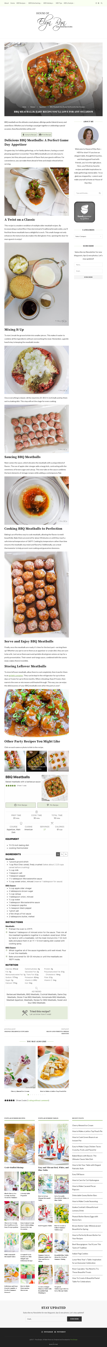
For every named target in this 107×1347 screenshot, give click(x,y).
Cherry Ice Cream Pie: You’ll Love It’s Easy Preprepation (11, 1225)
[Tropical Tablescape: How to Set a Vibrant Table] (61, 1274)
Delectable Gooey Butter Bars (84, 1195)
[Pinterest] (98, 3)
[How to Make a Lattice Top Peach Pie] (53, 1067)
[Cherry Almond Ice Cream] (20, 1067)
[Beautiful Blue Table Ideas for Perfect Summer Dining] (61, 1243)
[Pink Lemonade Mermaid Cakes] (11, 1242)
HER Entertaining (34, 3)
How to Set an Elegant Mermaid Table (44, 1198)
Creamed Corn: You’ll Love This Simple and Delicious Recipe (26, 1258)
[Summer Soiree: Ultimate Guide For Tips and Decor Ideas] (45, 1243)
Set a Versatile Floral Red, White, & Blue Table (61, 1198)
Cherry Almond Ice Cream (20, 1091)
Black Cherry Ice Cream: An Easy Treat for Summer (10, 1196)
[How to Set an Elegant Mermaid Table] (45, 1184)
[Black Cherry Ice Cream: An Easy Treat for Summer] (11, 1181)
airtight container (16, 675)
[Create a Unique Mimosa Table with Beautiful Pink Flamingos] (45, 1274)
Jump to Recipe (30, 135)
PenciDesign (73, 1339)
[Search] (102, 3)
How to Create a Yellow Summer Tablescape (60, 1228)
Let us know (35, 1014)
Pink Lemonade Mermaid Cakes (9, 1256)
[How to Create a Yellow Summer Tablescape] (61, 1213)
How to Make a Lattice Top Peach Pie (53, 1091)
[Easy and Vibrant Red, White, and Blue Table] (53, 1144)
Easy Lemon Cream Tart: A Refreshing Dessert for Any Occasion (27, 1226)
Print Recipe (46, 135)
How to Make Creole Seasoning (85, 1201)
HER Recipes (20, 3)
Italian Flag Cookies (80, 1253)
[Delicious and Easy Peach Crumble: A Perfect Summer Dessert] (11, 1274)
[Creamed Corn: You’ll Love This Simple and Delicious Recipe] (27, 1242)
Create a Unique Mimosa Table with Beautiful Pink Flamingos (44, 1290)
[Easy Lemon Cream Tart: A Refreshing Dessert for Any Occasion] (27, 1210)
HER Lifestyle (68, 3)
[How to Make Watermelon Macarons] (27, 1274)
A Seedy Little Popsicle (25, 1195)
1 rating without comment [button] (37, 1100)
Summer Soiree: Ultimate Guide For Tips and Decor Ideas (44, 1258)
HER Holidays (48, 3)
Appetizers (42, 107)
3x (66, 854)
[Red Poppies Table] (45, 1213)
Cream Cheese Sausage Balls (58, 769)
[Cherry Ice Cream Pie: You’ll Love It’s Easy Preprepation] (11, 1210)
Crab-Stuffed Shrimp (14, 1167)
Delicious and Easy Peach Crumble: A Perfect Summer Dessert (11, 1289)
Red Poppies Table (45, 1226)
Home (12, 3)
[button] (7, 785)
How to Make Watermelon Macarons (25, 1288)
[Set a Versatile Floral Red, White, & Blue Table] (61, 1184)
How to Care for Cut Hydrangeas (85, 1180)
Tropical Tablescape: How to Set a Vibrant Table (61, 1289)
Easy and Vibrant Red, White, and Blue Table (53, 1168)
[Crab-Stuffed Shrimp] (19, 1144)
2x (62, 854)
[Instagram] (96, 3)
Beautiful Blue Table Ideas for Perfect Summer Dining (61, 1257)
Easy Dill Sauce (78, 1174)
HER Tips (59, 3)
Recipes (33, 107)
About (6, 3)
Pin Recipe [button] (54, 805)
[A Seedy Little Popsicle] (27, 1181)
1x (58, 854)
